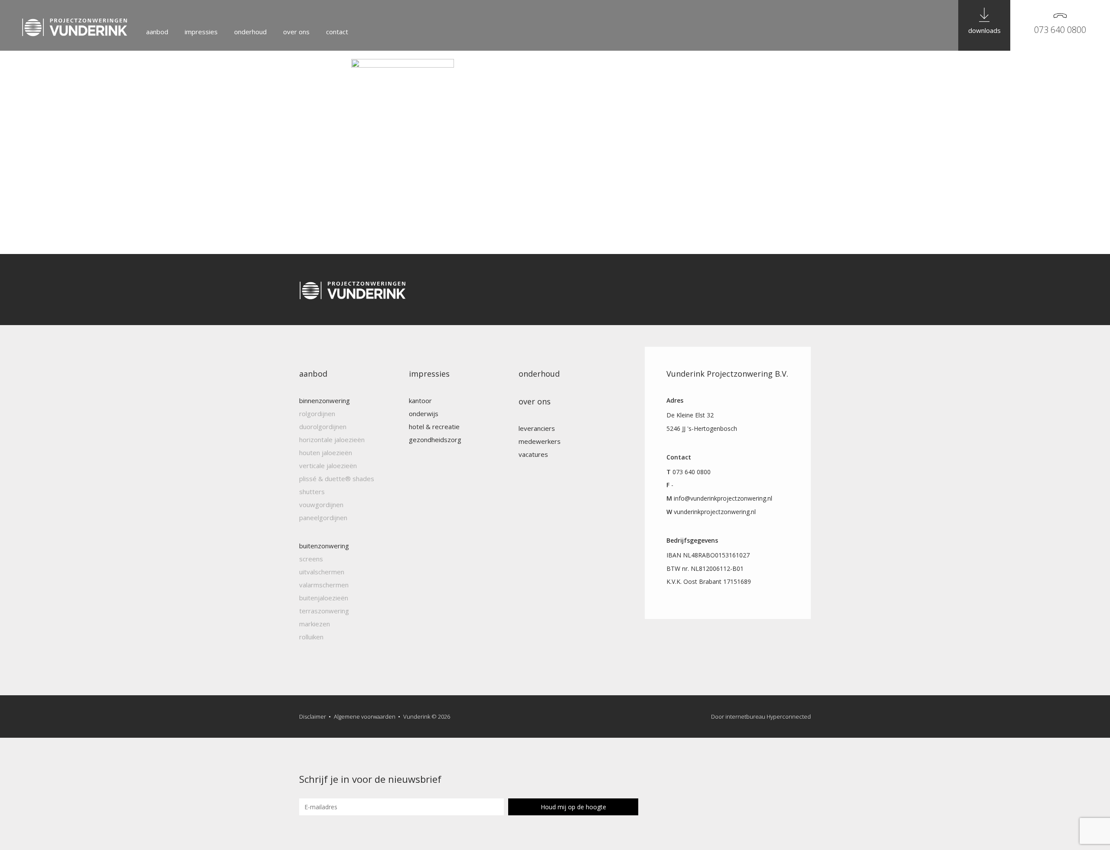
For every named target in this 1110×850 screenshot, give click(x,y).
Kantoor (420, 400)
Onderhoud (250, 31)
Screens (311, 558)
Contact (337, 31)
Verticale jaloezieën (328, 465)
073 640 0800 (1060, 30)
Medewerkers (540, 441)
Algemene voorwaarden (364, 716)
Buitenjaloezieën (323, 597)
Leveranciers (537, 428)
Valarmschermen (324, 584)
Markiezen (314, 623)
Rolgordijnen (317, 413)
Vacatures (533, 454)
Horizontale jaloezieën (332, 439)
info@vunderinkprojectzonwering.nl (723, 498)
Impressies (201, 31)
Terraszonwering (324, 610)
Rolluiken (311, 636)
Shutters (312, 491)
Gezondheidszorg (435, 439)
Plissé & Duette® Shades (336, 478)
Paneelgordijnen (323, 517)
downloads (984, 30)
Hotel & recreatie (434, 426)
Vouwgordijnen (321, 504)
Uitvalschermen (321, 571)
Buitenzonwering (324, 545)
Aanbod (157, 31)
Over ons (296, 31)
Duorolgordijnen (322, 426)
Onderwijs (423, 413)
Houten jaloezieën (325, 452)
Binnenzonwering (324, 400)
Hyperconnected (789, 716)
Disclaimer (312, 716)
